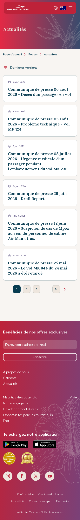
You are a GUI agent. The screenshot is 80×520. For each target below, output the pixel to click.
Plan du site (62, 501)
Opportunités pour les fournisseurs (28, 415)
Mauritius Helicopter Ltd (20, 397)
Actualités (10, 384)
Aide (73, 397)
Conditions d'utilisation (50, 494)
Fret (6, 421)
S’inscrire (40, 357)
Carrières (10, 378)
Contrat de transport (40, 501)
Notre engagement (17, 403)
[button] (63, 7)
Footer (33, 54)
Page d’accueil (12, 54)
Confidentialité (25, 494)
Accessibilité (17, 501)
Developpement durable (21, 409)
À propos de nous (16, 372)
